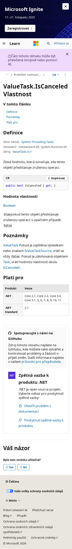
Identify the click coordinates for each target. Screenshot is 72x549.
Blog (6, 516)
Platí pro (12, 122)
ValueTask (10, 245)
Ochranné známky (43, 537)
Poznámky (13, 117)
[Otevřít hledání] (48, 43)
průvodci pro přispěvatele (41, 361)
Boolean (9, 205)
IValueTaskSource (38, 251)
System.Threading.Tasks (37, 142)
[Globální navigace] (4, 43)
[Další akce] (65, 75)
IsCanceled (11, 267)
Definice (11, 112)
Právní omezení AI (15, 510)
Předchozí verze (42, 510)
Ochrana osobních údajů (19, 521)
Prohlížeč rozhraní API (28, 75)
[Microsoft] (36, 43)
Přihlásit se (61, 43)
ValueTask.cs (21, 151)
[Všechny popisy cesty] (6, 75)
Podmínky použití (14, 537)
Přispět (21, 516)
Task (6, 262)
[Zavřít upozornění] (65, 6)
